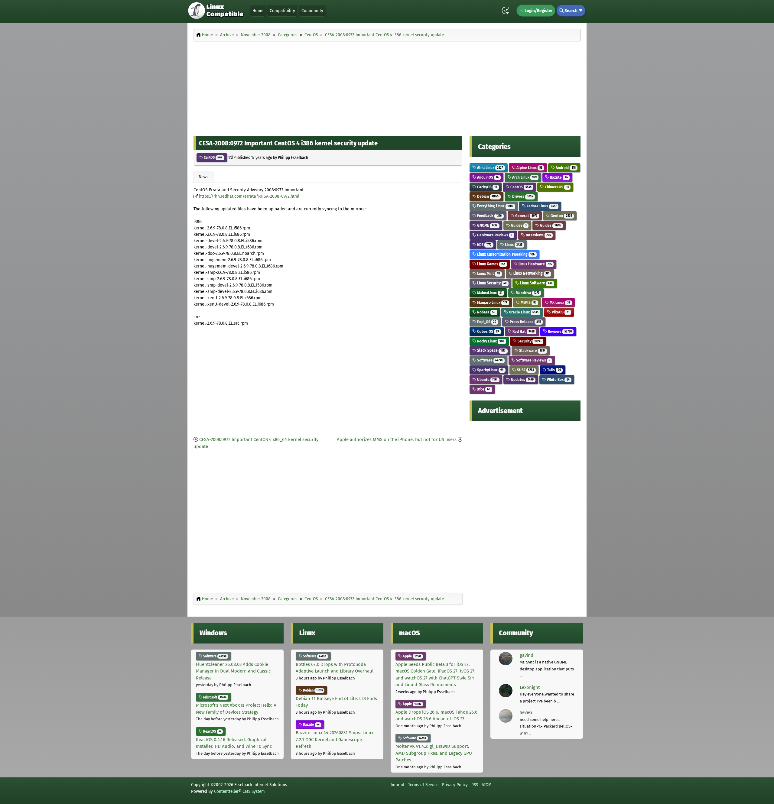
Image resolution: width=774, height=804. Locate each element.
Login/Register (538, 10)
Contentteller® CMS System (239, 791)
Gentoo (561, 215)
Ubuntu (486, 379)
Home (257, 10)
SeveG (526, 712)
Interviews (538, 235)
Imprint (398, 784)
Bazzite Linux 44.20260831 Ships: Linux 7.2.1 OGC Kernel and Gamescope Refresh (334, 739)
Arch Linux (524, 177)
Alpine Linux (528, 167)
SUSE (525, 370)
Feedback (489, 215)
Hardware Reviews (494, 235)
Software (489, 360)
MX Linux (559, 302)
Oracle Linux (523, 312)
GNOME (486, 225)
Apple (411, 656)
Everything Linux (494, 206)
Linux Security (491, 283)
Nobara (485, 312)
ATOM (487, 784)
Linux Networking (530, 273)
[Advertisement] (387, 87)
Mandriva (527, 292)
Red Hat (523, 331)
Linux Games (490, 264)
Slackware (531, 350)
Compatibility (282, 10)
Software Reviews (532, 360)
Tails (553, 370)
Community (312, 10)
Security (529, 341)
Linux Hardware (535, 264)
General (525, 215)
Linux (513, 244)
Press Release (525, 321)
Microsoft (214, 697)
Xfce (483, 389)
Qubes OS (487, 331)
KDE (483, 244)
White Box (557, 379)
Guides (518, 225)
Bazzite (558, 177)
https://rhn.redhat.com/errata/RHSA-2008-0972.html (249, 196)
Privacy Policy (455, 784)
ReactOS (211, 731)
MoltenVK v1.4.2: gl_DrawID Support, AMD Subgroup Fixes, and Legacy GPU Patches (433, 753)
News (203, 177)
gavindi (527, 655)
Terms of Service (423, 784)
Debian (487, 196)
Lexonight (530, 687)
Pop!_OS (486, 321)
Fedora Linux (541, 206)
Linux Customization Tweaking (505, 254)
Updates (522, 379)
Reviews (559, 331)
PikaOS (560, 312)
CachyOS (486, 187)
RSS (474, 784)
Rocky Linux (490, 341)
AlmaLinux (489, 167)
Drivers (522, 196)
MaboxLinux (489, 292)
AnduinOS (487, 177)
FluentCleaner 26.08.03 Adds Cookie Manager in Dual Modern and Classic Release (233, 671)
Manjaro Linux (491, 302)
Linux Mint (488, 273)
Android (565, 167)
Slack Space (491, 350)
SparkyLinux (489, 370)
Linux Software (535, 283)
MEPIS (528, 302)
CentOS (213, 157)
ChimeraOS (556, 187)
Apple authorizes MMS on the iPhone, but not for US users (397, 439)
